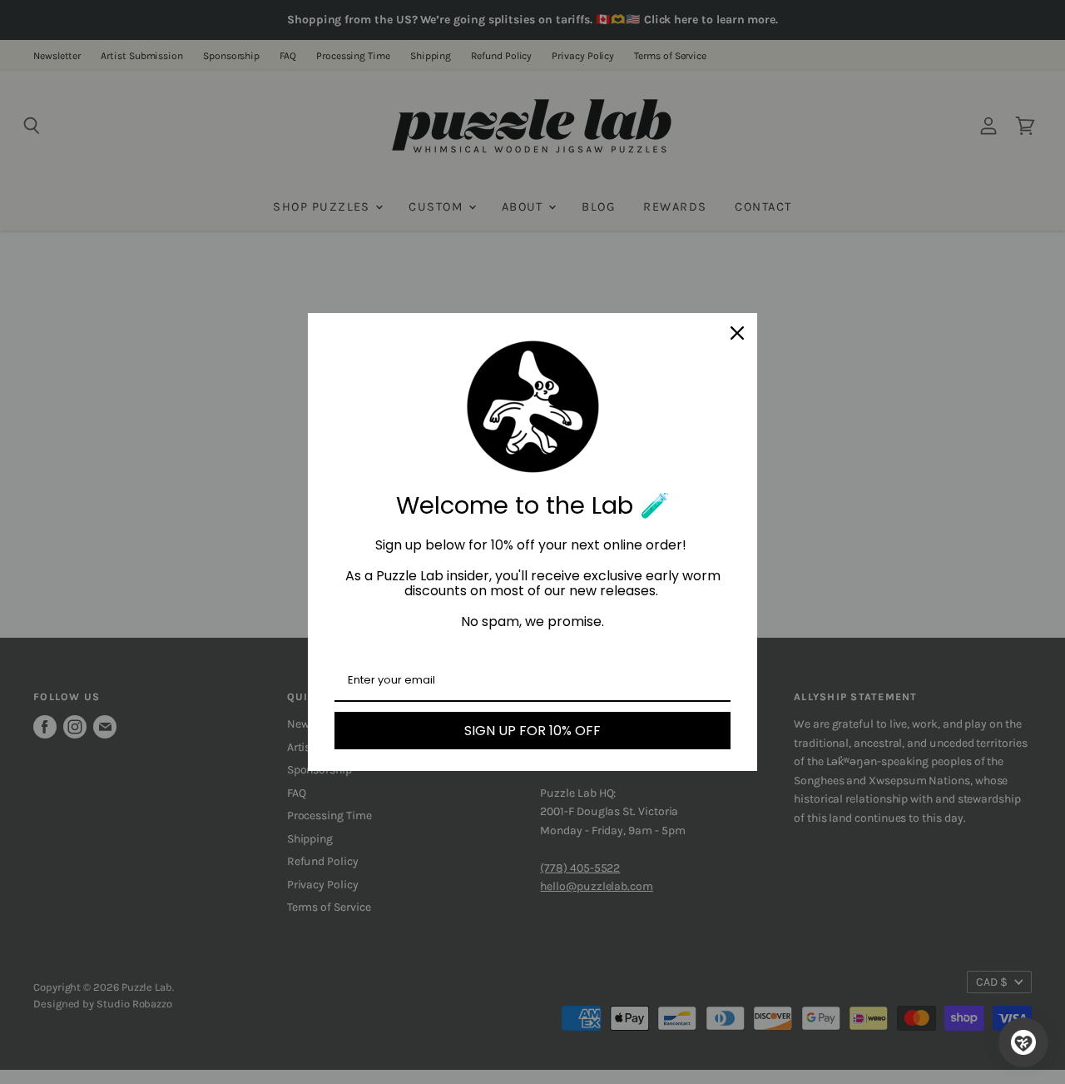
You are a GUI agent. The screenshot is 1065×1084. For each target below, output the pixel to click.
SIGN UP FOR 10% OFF (532, 730)
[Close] (737, 333)
